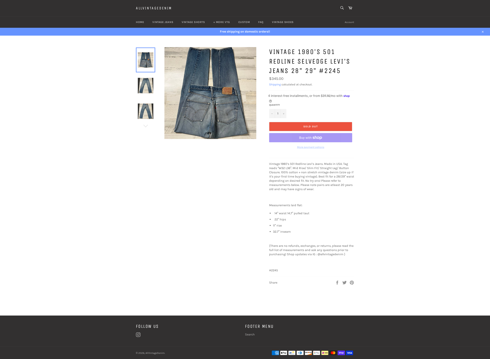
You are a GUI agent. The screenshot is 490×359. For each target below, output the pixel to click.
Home (140, 22)
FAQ (261, 22)
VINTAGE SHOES (283, 22)
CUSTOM (244, 22)
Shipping (275, 84)
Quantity (274, 105)
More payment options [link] (310, 147)
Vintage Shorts (193, 22)
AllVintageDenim (154, 8)
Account (349, 22)
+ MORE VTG (221, 22)
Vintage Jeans (162, 22)
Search (250, 334)
